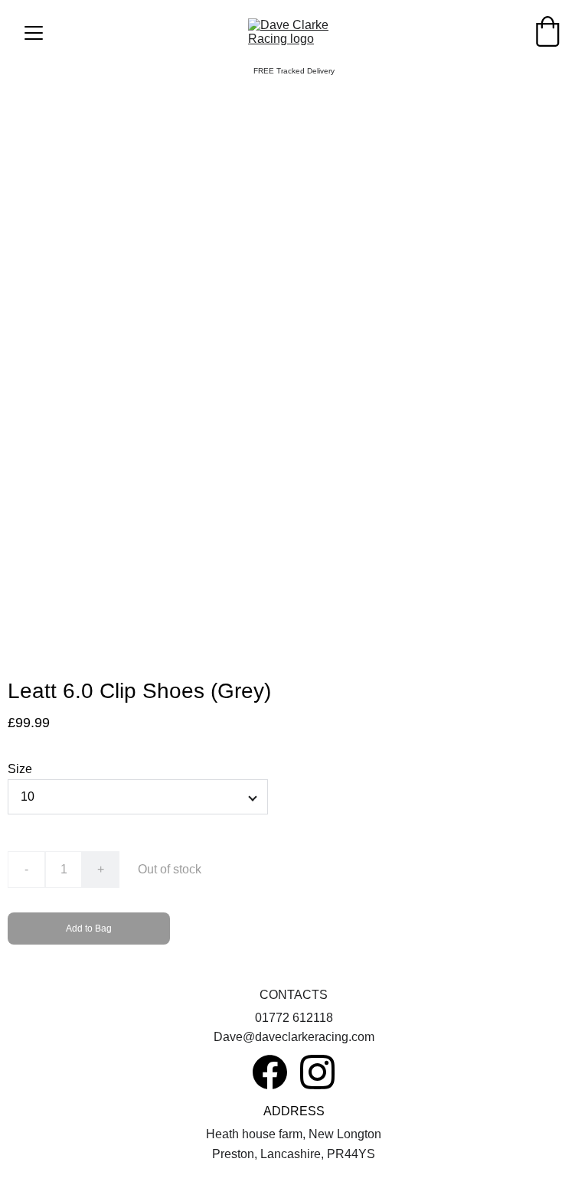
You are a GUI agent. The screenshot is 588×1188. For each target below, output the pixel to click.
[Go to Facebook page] (270, 1072)
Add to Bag (89, 928)
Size (20, 768)
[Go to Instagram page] (317, 1072)
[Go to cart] (547, 33)
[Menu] (33, 33)
